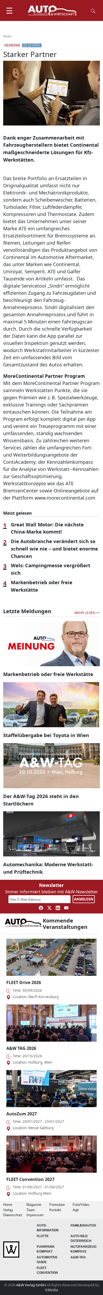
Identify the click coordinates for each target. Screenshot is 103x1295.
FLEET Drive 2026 (23, 982)
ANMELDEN (83, 899)
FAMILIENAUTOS (83, 1225)
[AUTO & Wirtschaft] (52, 10)
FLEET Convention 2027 (30, 1179)
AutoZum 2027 (21, 1114)
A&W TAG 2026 (21, 1048)
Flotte (43, 1236)
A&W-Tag (78, 1257)
